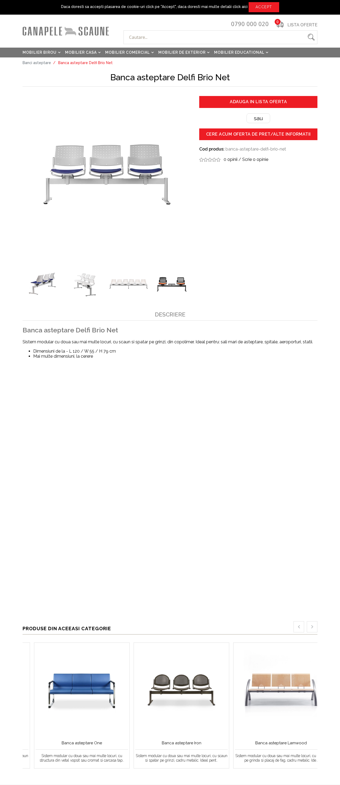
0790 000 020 (250, 24)
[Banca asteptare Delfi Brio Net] (107, 174)
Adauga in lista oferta (258, 101)
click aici (240, 7)
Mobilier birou (40, 52)
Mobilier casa (81, 52)
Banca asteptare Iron (170, 743)
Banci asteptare (37, 63)
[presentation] (299, 626)
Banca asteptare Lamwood (269, 743)
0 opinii (230, 159)
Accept (264, 7)
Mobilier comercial (127, 52)
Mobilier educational (239, 52)
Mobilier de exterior (182, 52)
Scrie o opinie (255, 159)
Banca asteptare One (70, 743)
